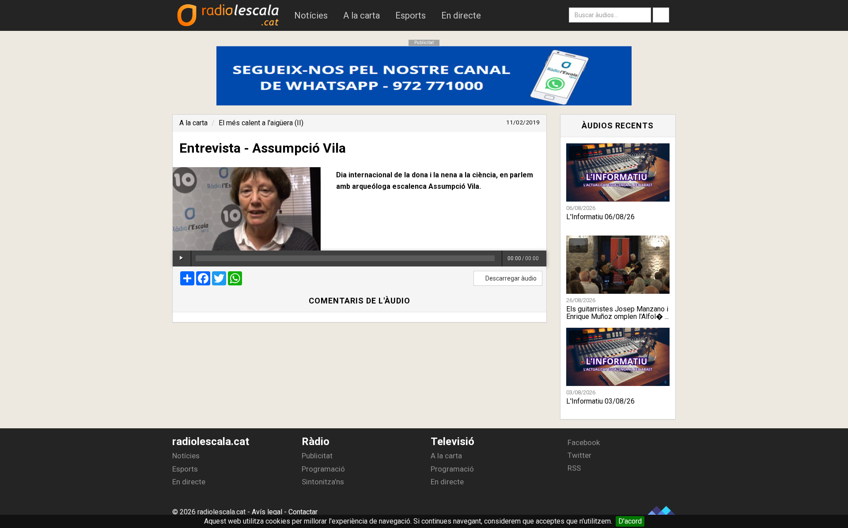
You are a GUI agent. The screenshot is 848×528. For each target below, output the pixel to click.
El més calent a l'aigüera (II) (261, 123)
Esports (410, 15)
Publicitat (317, 455)
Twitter (578, 455)
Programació (323, 468)
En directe (461, 15)
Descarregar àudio (510, 278)
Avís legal (267, 512)
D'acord (630, 521)
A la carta (361, 15)
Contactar (303, 512)
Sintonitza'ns (323, 481)
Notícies (311, 15)
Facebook (583, 442)
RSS (573, 468)
